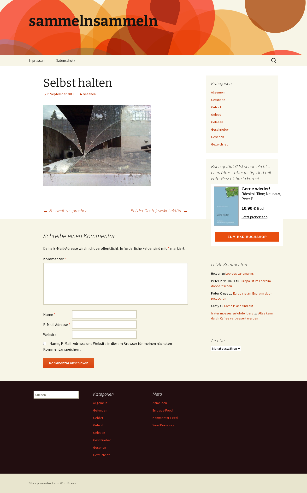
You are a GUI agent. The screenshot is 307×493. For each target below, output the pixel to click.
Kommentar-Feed (165, 418)
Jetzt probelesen (254, 217)
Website (50, 334)
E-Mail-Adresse (56, 324)
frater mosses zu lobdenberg (232, 313)
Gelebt (216, 114)
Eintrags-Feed (163, 410)
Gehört (216, 107)
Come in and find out (238, 306)
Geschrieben (220, 129)
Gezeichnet (219, 144)
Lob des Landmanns (239, 273)
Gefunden (218, 100)
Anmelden (160, 403)
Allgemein (218, 92)
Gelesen (217, 122)
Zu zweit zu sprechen (65, 211)
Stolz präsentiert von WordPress (52, 483)
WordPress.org (163, 425)
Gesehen (89, 94)
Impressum (37, 60)
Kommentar (54, 258)
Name (49, 314)
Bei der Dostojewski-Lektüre (159, 211)
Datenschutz (65, 60)
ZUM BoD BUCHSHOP (247, 237)
